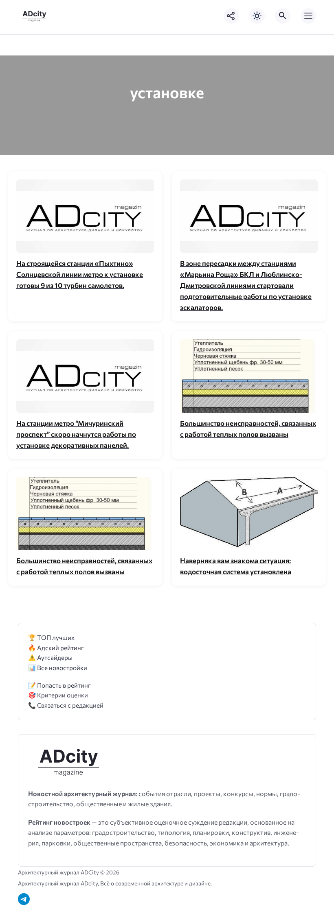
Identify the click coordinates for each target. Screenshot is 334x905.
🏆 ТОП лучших (51, 637)
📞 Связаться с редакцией (65, 705)
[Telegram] (24, 899)
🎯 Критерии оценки (58, 695)
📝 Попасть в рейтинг (59, 685)
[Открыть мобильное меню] (308, 16)
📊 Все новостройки (57, 667)
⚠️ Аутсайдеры (50, 657)
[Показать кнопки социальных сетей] (231, 16)
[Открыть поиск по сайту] (282, 16)
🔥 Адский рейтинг (56, 647)
